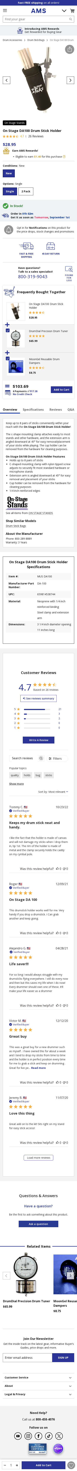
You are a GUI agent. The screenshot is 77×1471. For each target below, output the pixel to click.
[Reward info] (64, 156)
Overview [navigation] (10, 410)
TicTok (49, 1436)
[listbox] (38, 173)
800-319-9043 (32, 276)
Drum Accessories (12, 40)
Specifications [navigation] (33, 410)
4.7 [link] (22, 136)
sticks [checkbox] (48, 775)
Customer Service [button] (16, 1377)
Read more (38, 1068)
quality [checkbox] (15, 775)
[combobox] (38, 19)
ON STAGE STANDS (41, 513)
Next (70, 1275)
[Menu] (5, 10)
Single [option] (10, 191)
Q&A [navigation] (70, 410)
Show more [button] (16, 783)
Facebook (38, 1436)
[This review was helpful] (57, 869)
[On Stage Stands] (17, 509)
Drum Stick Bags (35, 40)
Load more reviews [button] (38, 1157)
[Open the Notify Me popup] (8, 229)
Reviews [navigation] (56, 410)
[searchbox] (23, 758)
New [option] (9, 173)
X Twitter (59, 1436)
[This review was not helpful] (64, 869)
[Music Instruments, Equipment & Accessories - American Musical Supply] (38, 10)
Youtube (18, 1436)
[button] (72, 10)
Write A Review (38, 740)
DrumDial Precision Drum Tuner (48, 331)
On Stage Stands (14, 123)
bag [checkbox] (38, 775)
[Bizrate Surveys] (41, 1451)
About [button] (9, 1386)
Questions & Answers (38, 1195)
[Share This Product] (69, 49)
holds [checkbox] (27, 775)
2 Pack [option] (25, 191)
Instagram (28, 1436)
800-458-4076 (45, 1419)
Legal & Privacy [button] (15, 1394)
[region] (37, 709)
